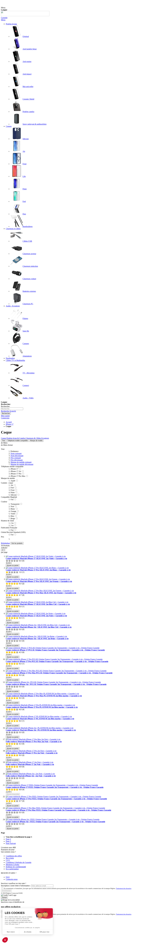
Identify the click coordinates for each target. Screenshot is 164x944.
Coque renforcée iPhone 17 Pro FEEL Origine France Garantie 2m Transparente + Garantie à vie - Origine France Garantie (56, 799)
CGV (8, 860)
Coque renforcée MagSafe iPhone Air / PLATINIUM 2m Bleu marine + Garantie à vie (41, 730)
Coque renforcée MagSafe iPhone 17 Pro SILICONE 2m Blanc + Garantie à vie (38, 570)
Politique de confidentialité (16, 867)
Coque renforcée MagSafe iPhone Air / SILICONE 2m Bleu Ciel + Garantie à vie (39, 627)
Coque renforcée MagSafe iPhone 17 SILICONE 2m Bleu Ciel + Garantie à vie (38, 604)
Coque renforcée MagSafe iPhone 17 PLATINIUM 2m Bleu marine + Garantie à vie (40, 719)
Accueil (9, 422)
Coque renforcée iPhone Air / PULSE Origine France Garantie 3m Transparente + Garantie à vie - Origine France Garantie (56, 684)
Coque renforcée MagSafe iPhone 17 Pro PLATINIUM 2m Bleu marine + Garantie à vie (42, 707)
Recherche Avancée (8, 411)
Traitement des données (123, 888)
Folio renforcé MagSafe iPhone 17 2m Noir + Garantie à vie (30, 764)
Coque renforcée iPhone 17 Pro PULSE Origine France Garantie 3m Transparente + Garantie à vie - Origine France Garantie (57, 661)
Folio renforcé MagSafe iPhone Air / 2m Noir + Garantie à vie (31, 776)
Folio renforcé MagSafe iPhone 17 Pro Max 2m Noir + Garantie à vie (34, 741)
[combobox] (12, 409)
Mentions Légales (12, 865)
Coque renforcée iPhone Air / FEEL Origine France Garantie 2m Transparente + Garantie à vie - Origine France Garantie (55, 822)
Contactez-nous (12, 879)
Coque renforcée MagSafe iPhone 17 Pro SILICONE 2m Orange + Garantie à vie (39, 581)
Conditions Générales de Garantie (18, 862)
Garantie (4, 18)
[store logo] (25, 15)
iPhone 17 (9, 424)
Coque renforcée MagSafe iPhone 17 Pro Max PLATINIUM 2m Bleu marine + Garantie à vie (44, 696)
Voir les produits (17, 543)
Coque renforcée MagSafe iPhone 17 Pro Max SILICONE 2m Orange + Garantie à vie (41, 593)
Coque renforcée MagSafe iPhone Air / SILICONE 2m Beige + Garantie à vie (37, 639)
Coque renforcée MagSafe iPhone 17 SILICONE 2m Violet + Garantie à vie (36, 558)
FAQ (8, 877)
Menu (3, 20)
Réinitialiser (5, 543)
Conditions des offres (14, 856)
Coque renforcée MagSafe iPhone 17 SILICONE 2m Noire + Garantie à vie (36, 616)
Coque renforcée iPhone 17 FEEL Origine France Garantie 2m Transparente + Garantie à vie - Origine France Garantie (54, 787)
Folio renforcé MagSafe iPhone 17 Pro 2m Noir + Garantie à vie (32, 753)
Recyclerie (10, 858)
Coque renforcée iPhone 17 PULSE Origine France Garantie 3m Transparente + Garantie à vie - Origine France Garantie (55, 650)
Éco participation (12, 869)
